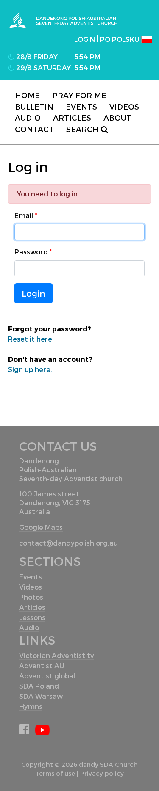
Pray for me (79, 95)
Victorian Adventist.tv (56, 655)
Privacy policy (102, 773)
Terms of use (55, 773)
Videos (124, 106)
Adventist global (47, 676)
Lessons (32, 617)
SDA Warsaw (41, 696)
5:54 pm (87, 56)
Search (83, 128)
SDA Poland (39, 686)
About (117, 117)
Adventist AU (41, 665)
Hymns (30, 706)
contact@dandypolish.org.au (68, 543)
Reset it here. (31, 339)
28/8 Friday (36, 56)
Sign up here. (30, 369)
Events (81, 106)
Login (33, 293)
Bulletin (34, 106)
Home (27, 95)
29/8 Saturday (42, 67)
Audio (28, 117)
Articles (72, 117)
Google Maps (41, 527)
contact (34, 128)
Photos (31, 597)
